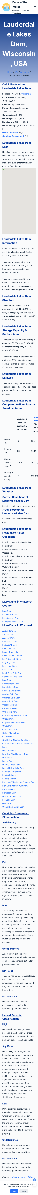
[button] (19, 544)
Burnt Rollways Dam (11, 691)
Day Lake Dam (9, 750)
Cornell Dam (8, 736)
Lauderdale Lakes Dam (12, 621)
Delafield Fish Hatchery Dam (15, 754)
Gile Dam (6, 803)
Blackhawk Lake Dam (12, 676)
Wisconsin (24, 72)
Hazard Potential (10, 132)
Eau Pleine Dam (9, 779)
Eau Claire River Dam (11, 771)
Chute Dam (7, 726)
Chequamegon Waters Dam (14, 715)
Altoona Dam (8, 634)
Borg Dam (6, 611)
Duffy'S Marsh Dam (11, 764)
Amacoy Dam (8, 638)
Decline (23, 1191)
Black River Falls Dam (12, 673)
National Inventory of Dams (22, 1177)
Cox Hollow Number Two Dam (16, 740)
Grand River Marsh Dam (13, 807)
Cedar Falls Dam (9, 705)
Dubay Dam (7, 761)
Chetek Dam (8, 719)
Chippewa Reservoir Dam (14, 722)
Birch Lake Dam (9, 666)
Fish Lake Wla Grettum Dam (15, 786)
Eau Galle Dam (9, 775)
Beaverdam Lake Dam (12, 655)
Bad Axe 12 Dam (9, 645)
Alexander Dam (9, 631)
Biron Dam (7, 669)
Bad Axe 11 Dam (9, 641)
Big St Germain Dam (11, 659)
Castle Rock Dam (10, 701)
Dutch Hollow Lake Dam (13, 768)
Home (10, 72)
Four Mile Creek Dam (11, 796)
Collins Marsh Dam (10, 733)
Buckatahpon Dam (10, 683)
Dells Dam (7, 757)
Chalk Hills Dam (9, 712)
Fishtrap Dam (8, 789)
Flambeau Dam (9, 793)
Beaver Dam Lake (10, 652)
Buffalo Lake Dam (10, 687)
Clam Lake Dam (9, 729)
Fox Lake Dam (8, 800)
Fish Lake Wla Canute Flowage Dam (18, 782)
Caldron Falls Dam (10, 694)
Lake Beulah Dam (10, 614)
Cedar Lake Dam (10, 708)
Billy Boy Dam (8, 662)
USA (16, 72)
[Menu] (35, 7)
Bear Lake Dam (9, 648)
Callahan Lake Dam (11, 698)
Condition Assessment (13, 136)
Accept (14, 1191)
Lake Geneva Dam (10, 618)
